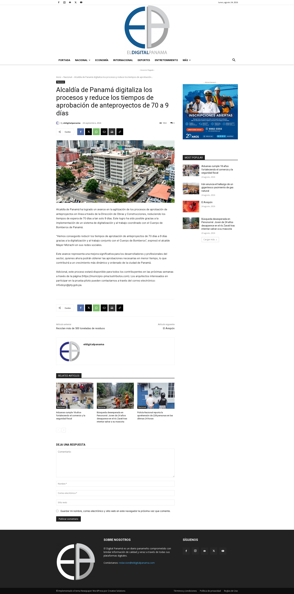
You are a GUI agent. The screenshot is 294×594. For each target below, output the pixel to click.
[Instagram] (64, 2)
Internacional (123, 60)
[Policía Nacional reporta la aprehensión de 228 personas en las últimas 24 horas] (156, 396)
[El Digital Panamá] (147, 30)
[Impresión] (112, 131)
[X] (75, 2)
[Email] (104, 131)
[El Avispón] (191, 206)
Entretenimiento (166, 60)
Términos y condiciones (185, 590)
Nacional (81, 60)
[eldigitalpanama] (58, 123)
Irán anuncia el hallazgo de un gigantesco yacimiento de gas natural (217, 187)
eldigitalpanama (71, 123)
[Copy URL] (119, 131)
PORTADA (64, 60)
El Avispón (169, 328)
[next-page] (64, 430)
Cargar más (209, 239)
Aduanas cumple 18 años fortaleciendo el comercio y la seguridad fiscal (70, 415)
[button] (234, 60)
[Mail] (69, 2)
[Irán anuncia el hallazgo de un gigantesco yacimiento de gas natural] (191, 188)
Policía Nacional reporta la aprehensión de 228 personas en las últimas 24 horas (155, 415)
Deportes (144, 60)
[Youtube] (81, 2)
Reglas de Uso (231, 590)
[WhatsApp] (96, 131)
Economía (101, 60)
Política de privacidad (210, 590)
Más (185, 60)
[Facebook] (58, 2)
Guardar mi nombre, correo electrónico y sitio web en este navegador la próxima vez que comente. (115, 510)
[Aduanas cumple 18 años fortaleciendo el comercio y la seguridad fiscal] (74, 396)
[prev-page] (58, 430)
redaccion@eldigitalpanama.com (137, 562)
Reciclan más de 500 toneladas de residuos (80, 328)
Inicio (58, 77)
